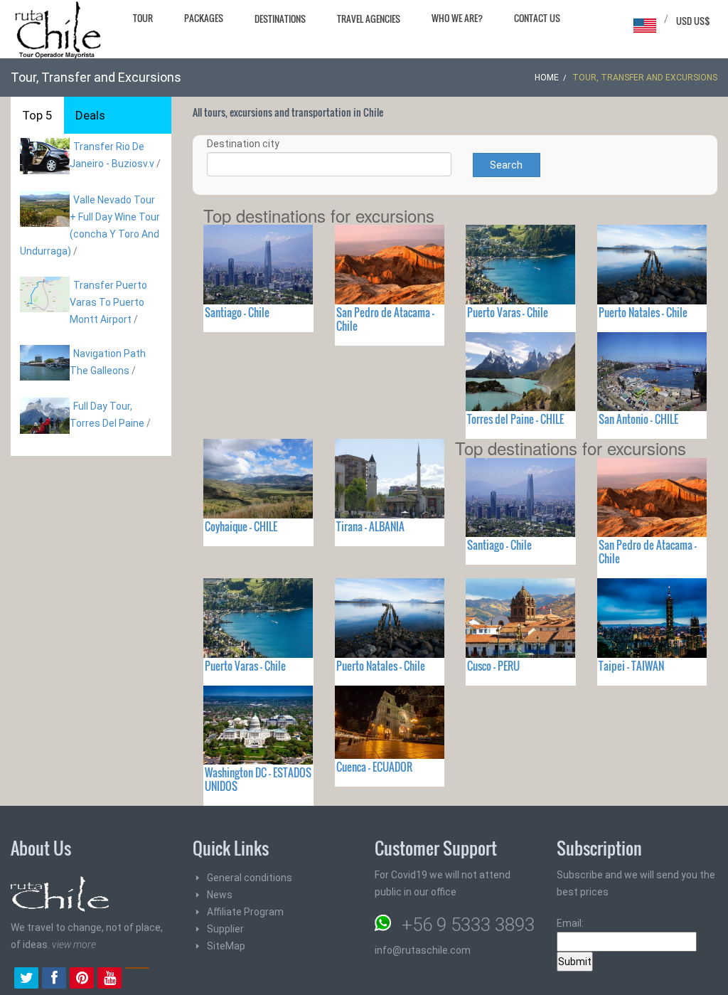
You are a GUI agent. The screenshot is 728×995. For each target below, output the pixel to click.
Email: (570, 923)
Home (547, 78)
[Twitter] (26, 979)
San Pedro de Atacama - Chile (385, 319)
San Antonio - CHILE (638, 419)
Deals (90, 115)
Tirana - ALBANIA (370, 526)
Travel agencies (368, 18)
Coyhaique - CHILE (241, 526)
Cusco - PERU (493, 666)
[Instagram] (137, 979)
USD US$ (693, 21)
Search (506, 165)
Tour (143, 18)
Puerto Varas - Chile (507, 312)
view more (74, 944)
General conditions (249, 877)
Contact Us (537, 18)
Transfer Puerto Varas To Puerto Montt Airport (108, 302)
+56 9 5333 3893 (468, 924)
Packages (203, 18)
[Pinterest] (82, 979)
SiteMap (226, 946)
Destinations (280, 18)
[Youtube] (109, 979)
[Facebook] (54, 979)
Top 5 (37, 115)
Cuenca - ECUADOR (374, 767)
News (219, 894)
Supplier (225, 929)
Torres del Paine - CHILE (515, 419)
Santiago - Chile (237, 312)
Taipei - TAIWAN (631, 666)
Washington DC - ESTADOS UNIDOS (258, 779)
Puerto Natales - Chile (643, 312)
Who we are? (457, 18)
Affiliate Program (245, 911)
